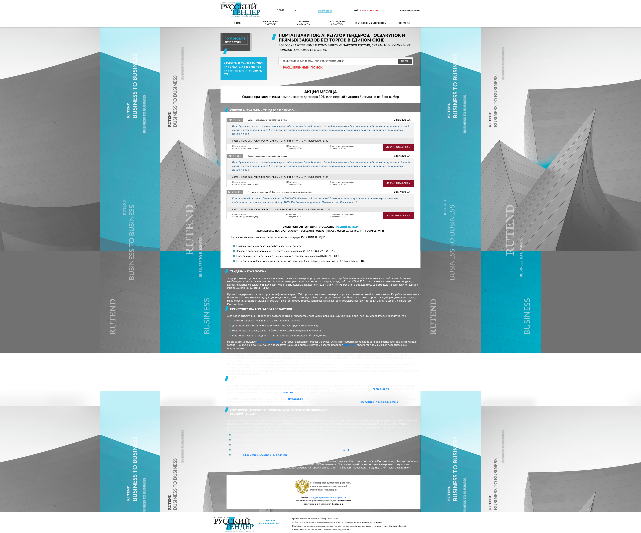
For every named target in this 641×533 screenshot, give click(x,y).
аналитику (349, 345)
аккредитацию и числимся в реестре (327, 497)
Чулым (286, 10)
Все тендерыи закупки (337, 23)
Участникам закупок (270, 23)
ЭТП (346, 450)
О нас (237, 23)
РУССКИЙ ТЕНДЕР (346, 227)
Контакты (404, 23)
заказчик (288, 392)
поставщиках (381, 389)
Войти (357, 11)
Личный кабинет (410, 11)
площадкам (295, 398)
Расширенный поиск (303, 67)
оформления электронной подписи (265, 455)
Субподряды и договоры (370, 23)
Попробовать (235, 38)
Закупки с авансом (303, 23)
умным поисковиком (269, 341)
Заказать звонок (325, 11)
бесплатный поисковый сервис (379, 402)
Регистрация (371, 11)
